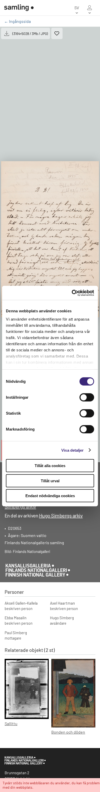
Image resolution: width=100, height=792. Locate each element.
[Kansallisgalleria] (25, 763)
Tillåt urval (50, 480)
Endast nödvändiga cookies (50, 496)
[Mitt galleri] (89, 7)
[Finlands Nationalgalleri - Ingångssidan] (19, 7)
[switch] (86, 397)
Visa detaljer (72, 450)
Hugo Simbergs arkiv (61, 515)
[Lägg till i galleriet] (57, 33)
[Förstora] (50, 239)
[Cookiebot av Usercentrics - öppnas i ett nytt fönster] (72, 292)
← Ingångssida (17, 21)
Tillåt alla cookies (50, 465)
